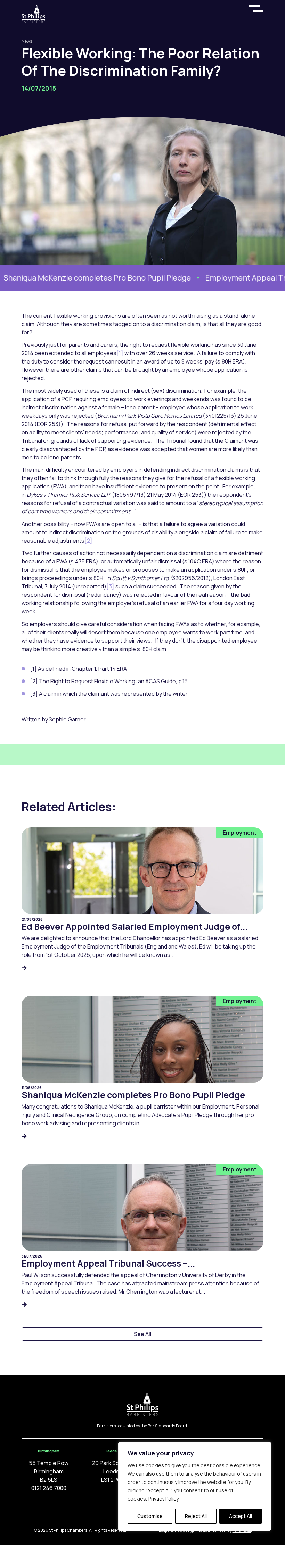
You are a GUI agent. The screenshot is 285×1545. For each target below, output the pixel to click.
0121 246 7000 (48, 1488)
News (27, 41)
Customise (150, 1516)
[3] (110, 586)
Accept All (240, 1516)
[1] (119, 353)
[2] (88, 540)
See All (143, 1334)
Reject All (196, 1516)
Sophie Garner (67, 719)
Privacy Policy (163, 1498)
